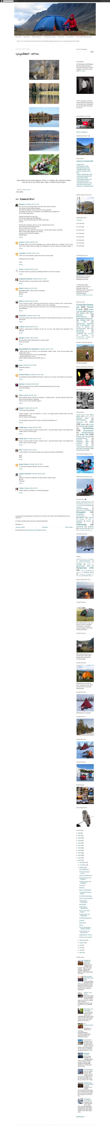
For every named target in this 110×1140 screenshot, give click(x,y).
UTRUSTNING (70, 36)
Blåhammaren (87, 502)
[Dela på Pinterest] (22, 192)
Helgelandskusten (84, 561)
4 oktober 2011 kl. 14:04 (31, 301)
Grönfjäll (78, 505)
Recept (81, 426)
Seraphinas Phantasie (25, 279)
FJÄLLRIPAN (26, 36)
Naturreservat (81, 317)
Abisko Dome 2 (81, 415)
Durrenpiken (80, 504)
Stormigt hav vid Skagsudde (84, 915)
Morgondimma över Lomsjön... (85, 878)
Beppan (21, 408)
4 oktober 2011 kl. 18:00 (29, 365)
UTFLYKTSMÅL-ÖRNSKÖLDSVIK (84, 36)
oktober (82, 867)
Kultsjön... (82, 888)
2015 (79, 850)
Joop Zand (22, 253)
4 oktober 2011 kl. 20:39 (38, 474)
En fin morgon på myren (84, 872)
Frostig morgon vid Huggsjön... (85, 882)
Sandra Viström (23, 464)
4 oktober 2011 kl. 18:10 (36, 375)
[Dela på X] (19, 192)
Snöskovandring (88, 433)
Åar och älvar (85, 321)
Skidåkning (88, 428)
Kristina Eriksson (24, 375)
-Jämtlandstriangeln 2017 (84, 176)
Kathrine (21, 384)
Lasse (20, 365)
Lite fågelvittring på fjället (85, 893)
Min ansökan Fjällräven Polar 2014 (88, 978)
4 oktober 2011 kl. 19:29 (30, 395)
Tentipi (87, 437)
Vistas (89, 530)
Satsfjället (79, 521)
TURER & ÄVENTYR (36, 36)
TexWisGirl (22, 316)
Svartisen (78, 572)
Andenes (78, 559)
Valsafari (78, 576)
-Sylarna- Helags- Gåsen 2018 (83, 172)
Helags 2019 (80, 164)
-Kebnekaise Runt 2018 (83, 169)
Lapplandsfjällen (81, 516)
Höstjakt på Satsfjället (87, 961)
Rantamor (22, 204)
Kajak (83, 424)
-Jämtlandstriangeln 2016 (84, 179)
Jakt (91, 422)
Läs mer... (83, 71)
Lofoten (79, 564)
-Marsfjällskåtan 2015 (82, 181)
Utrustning (86, 448)
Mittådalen (81, 519)
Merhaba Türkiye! (86, 1054)
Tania (20, 395)
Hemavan (79, 507)
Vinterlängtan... (88, 1069)
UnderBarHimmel (81, 438)
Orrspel (91, 424)
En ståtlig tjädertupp (85, 896)
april (81, 953)
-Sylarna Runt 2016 (82, 178)
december (83, 862)
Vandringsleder (85, 325)
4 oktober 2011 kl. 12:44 (31, 269)
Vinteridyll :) (88, 1040)
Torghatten (88, 574)
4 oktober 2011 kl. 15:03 (33, 316)
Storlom (81, 920)
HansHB (21, 338)
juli (81, 945)
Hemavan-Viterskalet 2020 (85, 161)
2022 (79, 833)
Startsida (45, 527)
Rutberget (90, 311)
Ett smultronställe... (88, 1025)
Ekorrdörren (89, 504)
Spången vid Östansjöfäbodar (88, 1083)
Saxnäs (89, 521)
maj (81, 950)
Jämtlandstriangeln (82, 509)
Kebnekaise (79, 510)
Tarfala (92, 528)
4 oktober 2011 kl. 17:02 (46, 349)
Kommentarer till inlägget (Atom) (36, 530)
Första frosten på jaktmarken (84, 931)
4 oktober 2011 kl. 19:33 (31, 408)
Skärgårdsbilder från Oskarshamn (29, 349)
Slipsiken (79, 523)
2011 (79, 860)
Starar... (81, 925)
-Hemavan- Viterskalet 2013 (84, 186)
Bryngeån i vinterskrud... (88, 1099)
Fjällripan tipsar (82, 418)
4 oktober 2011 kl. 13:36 (30, 288)
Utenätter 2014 (82, 442)
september (83, 940)
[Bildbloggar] (80, 1117)
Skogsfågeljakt (88, 431)
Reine (82, 570)
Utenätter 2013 (82, 440)
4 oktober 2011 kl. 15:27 (31, 327)
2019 (79, 841)
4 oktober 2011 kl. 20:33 (36, 464)
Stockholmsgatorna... (85, 918)
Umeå (85, 338)
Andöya (85, 559)
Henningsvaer (79, 562)
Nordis (21, 288)
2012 (79, 858)
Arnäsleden (79, 338)
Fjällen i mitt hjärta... (88, 993)
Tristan (21, 488)
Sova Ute (84, 434)
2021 (79, 836)
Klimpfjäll (80, 512)
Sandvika (88, 570)
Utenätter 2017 (80, 447)
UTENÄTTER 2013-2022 (49, 36)
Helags (90, 505)
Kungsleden (80, 514)
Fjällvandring (81, 420)
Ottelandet (91, 334)
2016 (79, 848)
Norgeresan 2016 (85, 568)
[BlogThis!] (18, 192)
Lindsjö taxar (23, 428)
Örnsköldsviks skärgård (83, 337)
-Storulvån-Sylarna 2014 (83, 185)
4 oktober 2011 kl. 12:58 (39, 279)
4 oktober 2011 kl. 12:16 (31, 242)
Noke (20, 450)
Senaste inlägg (20, 527)
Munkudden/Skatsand (84, 318)
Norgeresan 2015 (83, 566)
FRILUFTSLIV (61, 36)
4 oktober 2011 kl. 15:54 (31, 338)
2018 (79, 843)
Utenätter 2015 (82, 443)
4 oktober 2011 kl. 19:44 (34, 428)
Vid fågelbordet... (84, 869)
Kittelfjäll (88, 510)
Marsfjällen (80, 518)
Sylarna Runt (83, 528)
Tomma (81, 574)
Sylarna (91, 527)
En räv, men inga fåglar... (84, 911)
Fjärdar (82, 313)
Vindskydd (79, 334)
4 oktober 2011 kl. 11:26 (32, 204)
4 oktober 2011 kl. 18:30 (31, 384)
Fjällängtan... (83, 923)
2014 (79, 853)
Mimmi (21, 301)
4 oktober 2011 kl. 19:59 (29, 450)
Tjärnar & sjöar (27, 189)
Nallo (89, 519)
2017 (79, 846)
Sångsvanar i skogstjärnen (83, 907)
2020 (79, 838)
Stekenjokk (81, 524)
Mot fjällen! (82, 904)
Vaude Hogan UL (81, 450)
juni (81, 948)
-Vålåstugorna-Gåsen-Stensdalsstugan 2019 (82, 167)
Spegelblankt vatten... (86, 935)
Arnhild (21, 327)
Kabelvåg (89, 562)
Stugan (78, 437)
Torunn (21, 269)
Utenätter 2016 (82, 445)
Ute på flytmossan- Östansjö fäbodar (85, 928)
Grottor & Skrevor (83, 327)
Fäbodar (83, 320)
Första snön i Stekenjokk (83, 901)
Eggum (92, 559)
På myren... (82, 885)
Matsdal (91, 518)
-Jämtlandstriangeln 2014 (84, 183)
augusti (82, 943)
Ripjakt (91, 426)
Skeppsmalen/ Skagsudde (85, 324)
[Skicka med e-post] (16, 192)
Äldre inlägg (69, 527)
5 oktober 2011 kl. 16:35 (30, 488)
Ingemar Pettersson (25, 474)
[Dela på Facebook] (21, 192)
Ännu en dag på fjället (85, 898)
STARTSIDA (18, 36)
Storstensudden (81, 329)
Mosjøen (89, 564)
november (83, 865)
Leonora (21, 242)
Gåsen (83, 505)
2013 (79, 855)
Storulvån (79, 527)
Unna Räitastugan (82, 530)
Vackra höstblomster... (86, 876)
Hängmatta (79, 422)
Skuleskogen (80, 332)
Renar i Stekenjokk (85, 890)
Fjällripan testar (88, 416)
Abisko (78, 502)
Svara (20, 237)
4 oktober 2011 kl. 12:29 (32, 253)
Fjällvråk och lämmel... (86, 937)
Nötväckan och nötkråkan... (88, 1009)
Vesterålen (85, 576)
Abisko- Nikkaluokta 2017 (84, 174)
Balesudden (85, 335)
